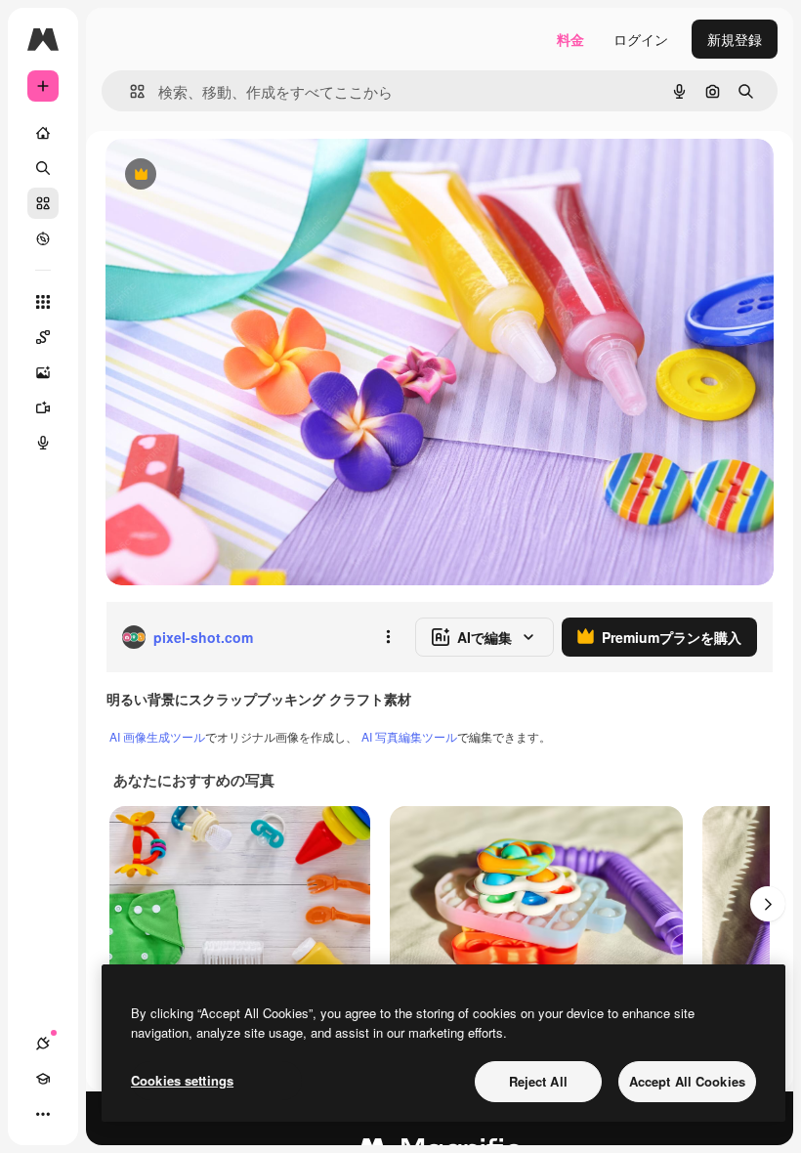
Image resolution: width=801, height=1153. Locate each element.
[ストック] (43, 203)
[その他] (43, 1114)
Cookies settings (182, 1080)
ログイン (640, 39)
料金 (570, 39)
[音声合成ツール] (43, 442)
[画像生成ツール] (43, 372)
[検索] (43, 168)
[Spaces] (43, 337)
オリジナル (239, 175)
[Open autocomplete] (129, 91)
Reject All (538, 1081)
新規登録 (734, 39)
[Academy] (43, 1078)
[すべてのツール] (43, 302)
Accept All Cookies (687, 1081)
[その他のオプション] (387, 637)
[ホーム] (43, 133)
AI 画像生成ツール (157, 736)
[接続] (43, 1043)
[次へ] (767, 904)
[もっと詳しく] (43, 238)
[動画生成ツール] (43, 407)
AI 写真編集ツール (409, 736)
